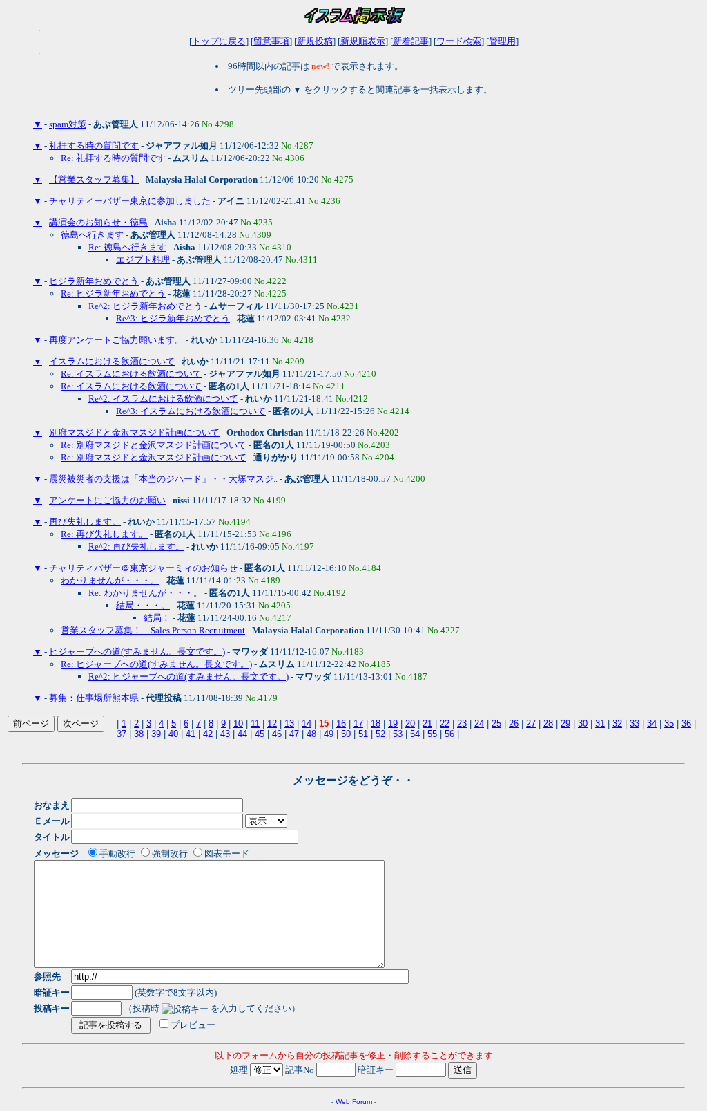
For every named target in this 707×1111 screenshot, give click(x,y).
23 (462, 723)
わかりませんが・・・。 (110, 580)
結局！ (157, 618)
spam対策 (67, 124)
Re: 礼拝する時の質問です (113, 158)
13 (289, 723)
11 (255, 723)
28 (548, 723)
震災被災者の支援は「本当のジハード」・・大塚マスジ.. (163, 479)
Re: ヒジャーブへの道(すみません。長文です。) (156, 664)
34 (652, 723)
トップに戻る (219, 41)
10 (238, 723)
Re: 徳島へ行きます (127, 247)
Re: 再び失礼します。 (104, 534)
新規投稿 (315, 41)
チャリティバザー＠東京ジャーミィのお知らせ (143, 568)
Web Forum (354, 1101)
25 (496, 723)
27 (531, 723)
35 (669, 723)
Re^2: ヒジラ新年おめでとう (145, 306)
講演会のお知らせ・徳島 (98, 222)
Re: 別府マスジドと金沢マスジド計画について (153, 445)
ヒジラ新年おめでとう (94, 281)
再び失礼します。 (85, 521)
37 (121, 734)
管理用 (502, 41)
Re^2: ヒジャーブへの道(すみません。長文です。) (188, 676)
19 (393, 723)
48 (311, 734)
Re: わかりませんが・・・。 (145, 593)
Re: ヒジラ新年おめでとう (113, 293)
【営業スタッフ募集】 (94, 179)
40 (173, 734)
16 (341, 723)
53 (398, 734)
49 (328, 734)
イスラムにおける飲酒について (112, 361)
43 (225, 734)
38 (139, 734)
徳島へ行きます (92, 235)
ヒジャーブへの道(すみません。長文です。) (137, 651)
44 (242, 734)
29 (565, 723)
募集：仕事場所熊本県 (94, 698)
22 (444, 723)
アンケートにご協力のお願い (107, 500)
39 (156, 734)
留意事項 (271, 41)
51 (363, 734)
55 (432, 734)
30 (583, 723)
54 (415, 734)
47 (294, 734)
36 (686, 723)
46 (277, 734)
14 (306, 723)
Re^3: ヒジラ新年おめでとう (173, 318)
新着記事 (411, 41)
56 (449, 734)
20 (410, 723)
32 (617, 723)
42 (208, 734)
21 (427, 723)
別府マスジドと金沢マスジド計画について (134, 432)
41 (190, 734)
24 (479, 723)
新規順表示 (362, 41)
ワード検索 (458, 41)
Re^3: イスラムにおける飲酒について (191, 411)
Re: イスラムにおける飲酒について (131, 373)
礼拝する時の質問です (94, 145)
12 (272, 723)
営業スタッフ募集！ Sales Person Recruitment (153, 630)
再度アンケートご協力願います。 (116, 340)
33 (634, 723)
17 (358, 723)
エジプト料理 (143, 259)
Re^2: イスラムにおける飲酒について (163, 398)
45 (259, 734)
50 (346, 734)
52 (380, 734)
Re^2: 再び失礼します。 (136, 546)
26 (514, 723)
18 (375, 723)
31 (600, 723)
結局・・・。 (143, 605)
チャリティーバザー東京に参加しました (130, 201)
